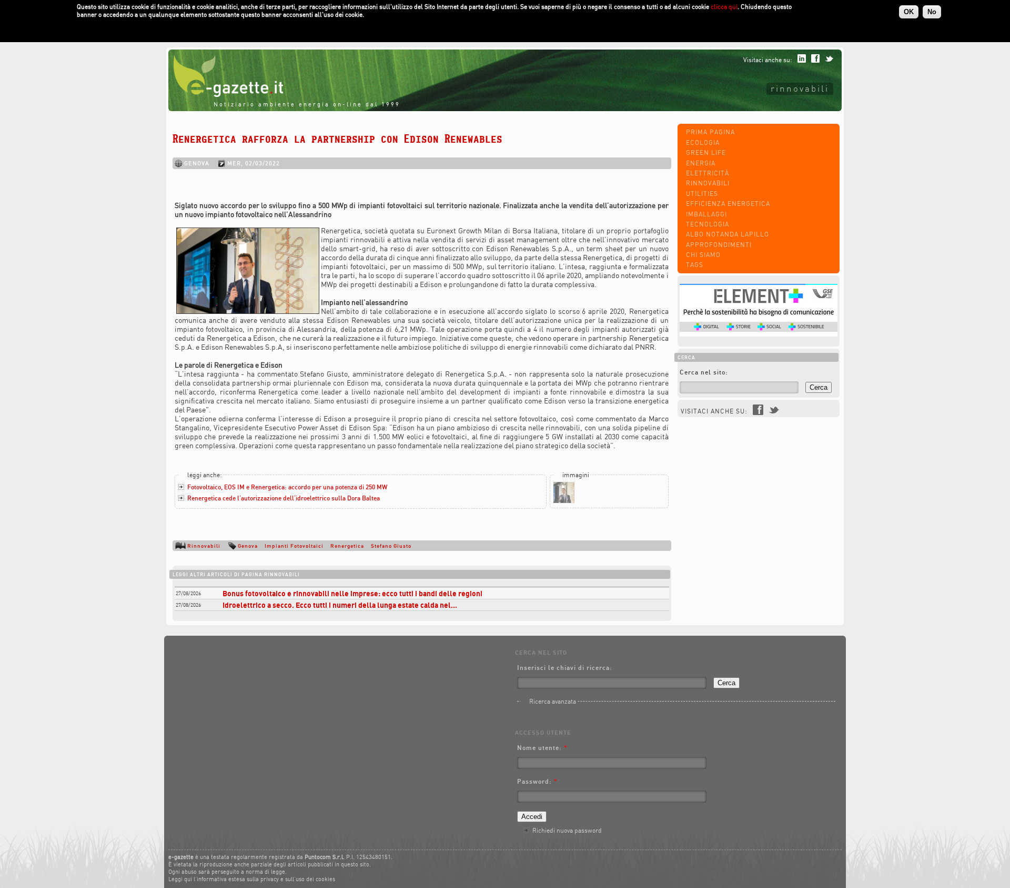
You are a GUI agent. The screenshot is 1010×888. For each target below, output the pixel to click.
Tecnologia (707, 224)
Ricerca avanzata (552, 701)
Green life (706, 152)
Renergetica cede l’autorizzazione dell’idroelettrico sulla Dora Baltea (283, 498)
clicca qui (724, 7)
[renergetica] (563, 501)
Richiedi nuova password (567, 830)
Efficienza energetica (728, 204)
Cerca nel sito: (704, 372)
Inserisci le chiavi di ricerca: (564, 668)
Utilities (702, 194)
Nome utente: (542, 748)
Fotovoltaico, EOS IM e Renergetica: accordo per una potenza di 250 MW (287, 487)
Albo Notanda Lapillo (727, 234)
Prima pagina (710, 132)
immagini (575, 475)
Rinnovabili (800, 88)
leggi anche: (204, 475)
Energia (700, 163)
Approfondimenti (719, 245)
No (931, 12)
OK (909, 12)
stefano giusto (391, 545)
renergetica (347, 545)
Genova (248, 545)
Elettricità (707, 173)
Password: (537, 781)
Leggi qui (180, 879)
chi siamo (703, 255)
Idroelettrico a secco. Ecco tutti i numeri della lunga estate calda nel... (340, 604)
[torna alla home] (225, 94)
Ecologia (703, 142)
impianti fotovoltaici (294, 545)
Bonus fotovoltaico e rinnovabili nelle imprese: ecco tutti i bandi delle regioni (352, 593)
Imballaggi (706, 214)
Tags (694, 265)
